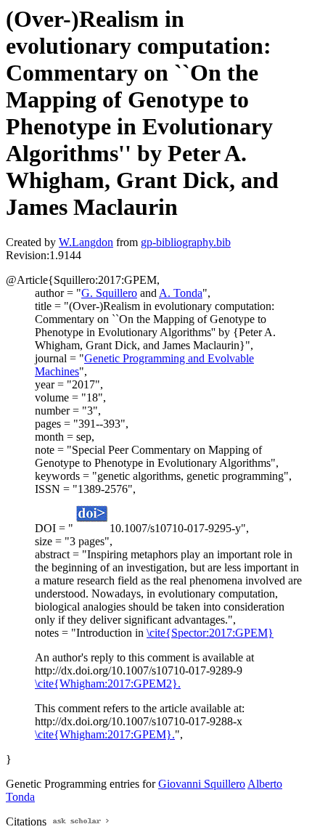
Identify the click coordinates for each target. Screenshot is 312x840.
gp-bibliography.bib (186, 242)
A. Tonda (180, 293)
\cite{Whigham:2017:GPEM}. (105, 734)
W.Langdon (86, 242)
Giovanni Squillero (201, 784)
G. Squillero (109, 293)
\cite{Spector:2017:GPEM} (210, 633)
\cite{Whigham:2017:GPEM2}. (108, 683)
